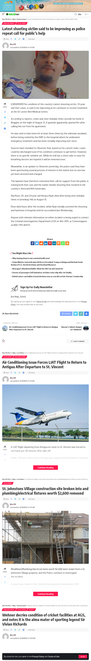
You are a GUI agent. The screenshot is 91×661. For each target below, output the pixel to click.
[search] (75, 14)
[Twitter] (37, 243)
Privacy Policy (38, 656)
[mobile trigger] (4, 14)
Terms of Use (53, 656)
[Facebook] (33, 243)
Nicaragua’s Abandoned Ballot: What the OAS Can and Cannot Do (37, 269)
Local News (22, 23)
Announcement (9, 23)
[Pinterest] (50, 243)
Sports (31, 609)
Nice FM (13, 44)
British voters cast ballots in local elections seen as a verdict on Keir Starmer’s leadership (47, 276)
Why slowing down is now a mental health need (31, 258)
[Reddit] (41, 243)
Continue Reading (45, 467)
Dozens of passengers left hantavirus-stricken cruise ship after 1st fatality (42, 272)
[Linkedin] (45, 243)
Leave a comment (78, 341)
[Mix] (58, 243)
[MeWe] (54, 243)
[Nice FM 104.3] (15, 14)
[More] (67, 243)
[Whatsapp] (63, 243)
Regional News (20, 357)
